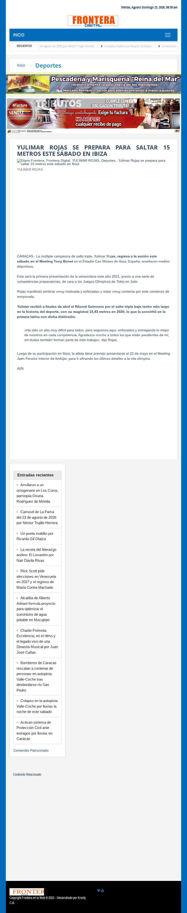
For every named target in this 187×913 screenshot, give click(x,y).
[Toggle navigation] (167, 35)
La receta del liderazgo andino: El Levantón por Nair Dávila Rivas (36, 554)
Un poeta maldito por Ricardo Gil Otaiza (118, 46)
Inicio (18, 35)
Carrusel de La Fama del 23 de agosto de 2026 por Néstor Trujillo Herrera (37, 517)
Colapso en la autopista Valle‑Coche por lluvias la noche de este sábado (37, 706)
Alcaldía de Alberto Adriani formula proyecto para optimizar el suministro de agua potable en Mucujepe (36, 609)
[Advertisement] (93, 210)
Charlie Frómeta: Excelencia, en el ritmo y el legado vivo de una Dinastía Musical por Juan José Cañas (37, 641)
